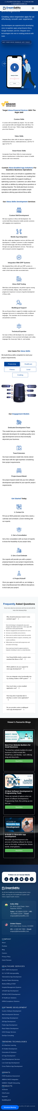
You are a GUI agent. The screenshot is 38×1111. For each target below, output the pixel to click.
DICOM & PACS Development (11, 994)
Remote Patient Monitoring (10, 980)
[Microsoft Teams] (27, 879)
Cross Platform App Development (12, 1066)
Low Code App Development (10, 1063)
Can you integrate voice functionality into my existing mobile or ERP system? (19, 677)
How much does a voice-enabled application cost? (17, 687)
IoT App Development (8, 1056)
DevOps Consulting (8, 1035)
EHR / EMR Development (10, 970)
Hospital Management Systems (11, 987)
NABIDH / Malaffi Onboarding (11, 1083)
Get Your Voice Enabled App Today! (16, 42)
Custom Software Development (11, 1011)
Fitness (12, 369)
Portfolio (4, 946)
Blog (3, 949)
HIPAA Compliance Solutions (10, 1001)
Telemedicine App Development (11, 977)
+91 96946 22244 (16, 914)
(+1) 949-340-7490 (28, 1)
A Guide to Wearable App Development (15, 835)
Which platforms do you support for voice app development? (17, 668)
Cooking (20, 375)
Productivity (12, 364)
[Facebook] (6, 879)
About (4, 942)
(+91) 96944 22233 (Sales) (13, 1)
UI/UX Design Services (9, 1032)
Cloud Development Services (11, 1059)
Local (28, 369)
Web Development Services (10, 1014)
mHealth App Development (10, 991)
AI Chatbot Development (9, 1049)
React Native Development (10, 1028)
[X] (16, 879)
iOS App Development (8, 1021)
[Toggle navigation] (33, 8)
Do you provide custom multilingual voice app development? (17, 708)
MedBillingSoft (6, 1100)
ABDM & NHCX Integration (10, 1079)
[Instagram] (32, 879)
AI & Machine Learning (9, 1045)
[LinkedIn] (11, 879)
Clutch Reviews (6, 960)
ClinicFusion (5, 1093)
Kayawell (4, 1096)
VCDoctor (5, 1089)
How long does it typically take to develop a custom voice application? (18, 697)
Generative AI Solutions (9, 1052)
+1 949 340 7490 (19, 929)
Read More (19, 761)
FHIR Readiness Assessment (11, 1076)
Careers (4, 953)
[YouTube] (21, 879)
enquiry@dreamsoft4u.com (20, 4)
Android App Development (10, 1018)
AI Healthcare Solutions (9, 998)
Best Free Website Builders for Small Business (17, 746)
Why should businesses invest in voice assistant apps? (18, 618)
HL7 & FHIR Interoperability (10, 973)
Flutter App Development (9, 1025)
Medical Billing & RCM (8, 984)
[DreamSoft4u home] (16, 888)
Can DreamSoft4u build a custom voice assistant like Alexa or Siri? (19, 658)
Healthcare (28, 364)
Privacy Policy (6, 956)
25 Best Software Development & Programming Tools (18, 792)
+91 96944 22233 (21, 911)
